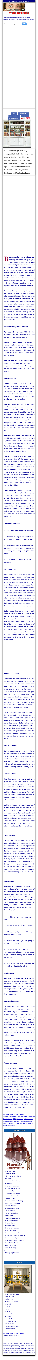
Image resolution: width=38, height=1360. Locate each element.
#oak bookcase (7, 1119)
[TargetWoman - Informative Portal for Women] (19, 7)
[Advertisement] (19, 48)
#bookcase (9, 1117)
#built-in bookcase (29, 1117)
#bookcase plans (8, 1121)
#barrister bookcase (9, 1125)
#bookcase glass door (16, 1123)
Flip (24, 118)
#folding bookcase (18, 1119)
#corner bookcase (28, 1123)
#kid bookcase (28, 1119)
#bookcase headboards (21, 1121)
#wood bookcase (18, 1117)
